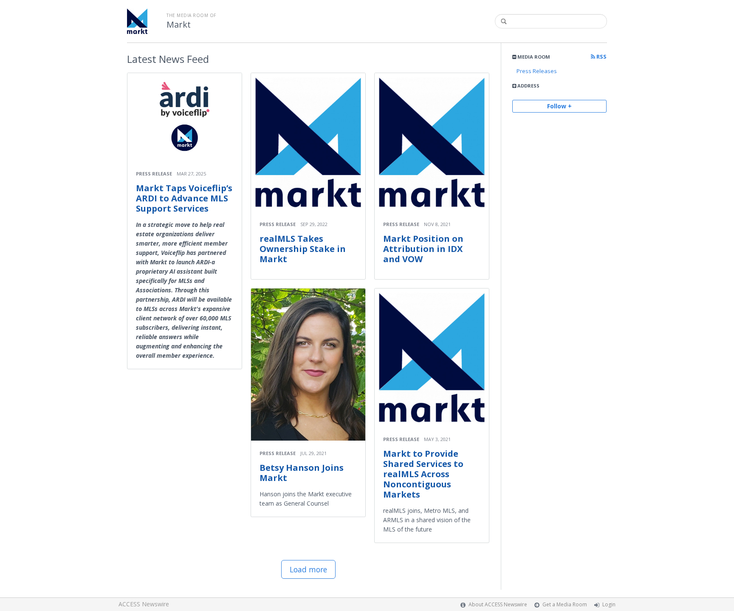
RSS (601, 56)
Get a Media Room (564, 604)
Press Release (154, 173)
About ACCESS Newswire (498, 604)
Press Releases (537, 71)
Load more (308, 569)
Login (608, 604)
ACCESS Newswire (144, 604)
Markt (179, 24)
